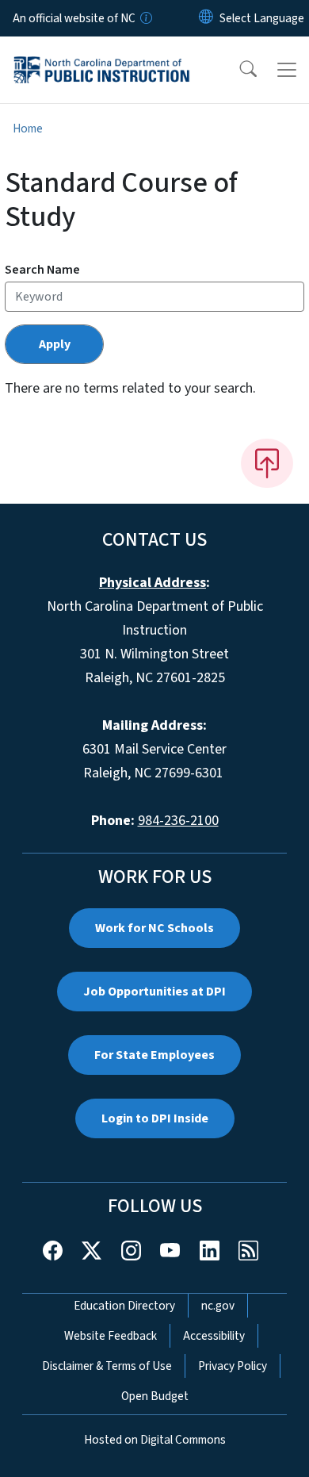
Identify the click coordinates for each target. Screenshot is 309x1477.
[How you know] (145, 18)
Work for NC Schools (154, 928)
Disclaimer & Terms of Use (107, 1366)
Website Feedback (110, 1336)
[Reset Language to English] (206, 18)
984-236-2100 (178, 821)
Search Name (42, 269)
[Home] (102, 55)
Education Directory (124, 1305)
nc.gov (218, 1305)
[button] (238, 70)
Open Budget (155, 1396)
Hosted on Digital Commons (155, 1439)
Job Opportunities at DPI (154, 991)
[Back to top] (267, 463)
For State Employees (154, 1055)
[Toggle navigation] (287, 70)
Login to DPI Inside (154, 1118)
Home (28, 128)
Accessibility (214, 1336)
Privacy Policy (232, 1366)
